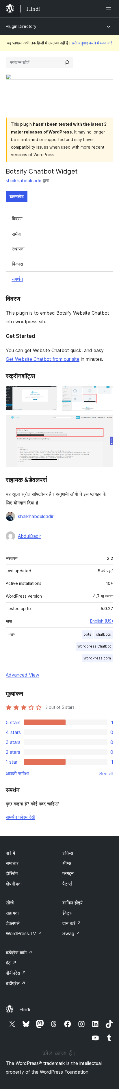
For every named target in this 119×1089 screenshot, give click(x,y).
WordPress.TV (24, 933)
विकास (17, 264)
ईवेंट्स (67, 913)
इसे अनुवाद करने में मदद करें (92, 42)
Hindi (24, 1009)
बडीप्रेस (15, 983)
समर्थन (17, 279)
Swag (71, 933)
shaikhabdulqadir (23, 180)
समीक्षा (17, 234)
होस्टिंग (12, 873)
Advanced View (22, 675)
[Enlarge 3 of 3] (105, 423)
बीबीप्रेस (16, 973)
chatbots (103, 634)
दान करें (71, 923)
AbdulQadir (29, 536)
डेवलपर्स (13, 923)
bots (87, 634)
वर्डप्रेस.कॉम (19, 952)
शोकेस (67, 853)
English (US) (101, 621)
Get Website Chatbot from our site (42, 359)
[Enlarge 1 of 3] (49, 393)
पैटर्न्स (67, 884)
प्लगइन (68, 873)
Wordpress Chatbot (94, 646)
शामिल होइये (72, 903)
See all (106, 773)
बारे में (10, 853)
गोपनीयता (14, 884)
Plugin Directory (21, 26)
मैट (11, 963)
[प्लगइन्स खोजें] (67, 62)
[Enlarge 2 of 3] (105, 393)
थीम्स (66, 863)
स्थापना (18, 249)
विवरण (17, 218)
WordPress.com (97, 658)
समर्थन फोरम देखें (20, 817)
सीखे (10, 903)
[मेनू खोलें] (110, 8)
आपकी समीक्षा (17, 773)
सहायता (12, 913)
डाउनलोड (17, 196)
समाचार (12, 863)
